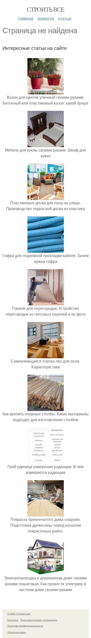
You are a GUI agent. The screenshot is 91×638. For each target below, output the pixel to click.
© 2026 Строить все (19, 613)
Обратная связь (16, 632)
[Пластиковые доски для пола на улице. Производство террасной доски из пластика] (45, 197)
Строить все (45, 9)
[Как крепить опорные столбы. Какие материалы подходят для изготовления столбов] (45, 408)
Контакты (12, 620)
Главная (25, 18)
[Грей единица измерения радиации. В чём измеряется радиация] (45, 460)
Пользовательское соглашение (38, 620)
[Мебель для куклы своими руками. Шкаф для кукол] (45, 144)
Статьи (64, 18)
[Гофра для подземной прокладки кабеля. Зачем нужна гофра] (45, 249)
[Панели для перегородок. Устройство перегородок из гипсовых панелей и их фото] (45, 302)
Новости (46, 18)
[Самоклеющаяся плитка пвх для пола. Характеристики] (45, 355)
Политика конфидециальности (25, 625)
